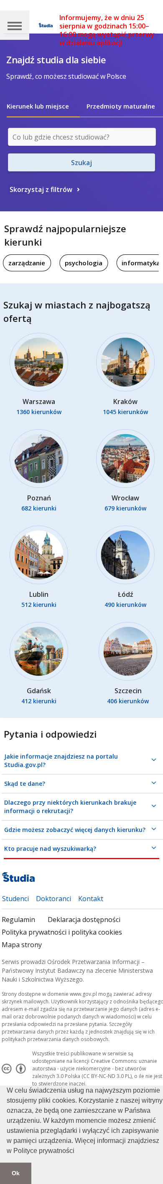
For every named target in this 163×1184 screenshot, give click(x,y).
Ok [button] (16, 1173)
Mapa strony (22, 944)
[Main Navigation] (14, 25)
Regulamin (18, 919)
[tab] (43, 106)
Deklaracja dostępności (84, 919)
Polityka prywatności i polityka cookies (62, 932)
